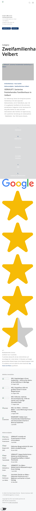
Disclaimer (18, 147)
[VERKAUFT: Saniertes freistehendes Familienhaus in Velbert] (18, 71)
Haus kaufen (18, 83)
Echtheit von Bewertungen (18, 175)
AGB (18, 167)
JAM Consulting (13, 502)
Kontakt (15, 28)
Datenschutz (18, 138)
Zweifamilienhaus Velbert (22, 86)
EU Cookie (18, 156)
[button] (33, 3)
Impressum (18, 130)
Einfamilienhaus (8, 83)
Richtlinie (18, 158)
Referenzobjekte (9, 86)
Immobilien (6, 28)
